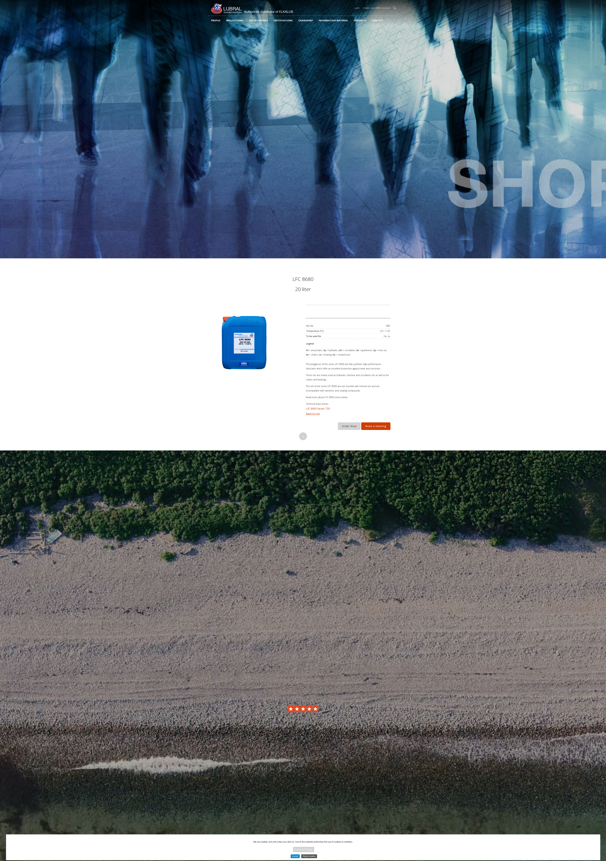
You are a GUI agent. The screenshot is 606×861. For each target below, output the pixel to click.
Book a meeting (375, 426)
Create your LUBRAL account (376, 7)
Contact (377, 20)
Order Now (349, 426)
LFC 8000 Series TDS (318, 408)
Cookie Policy (303, 849)
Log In (357, 7)
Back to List (313, 413)
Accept (295, 856)
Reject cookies (309, 856)
